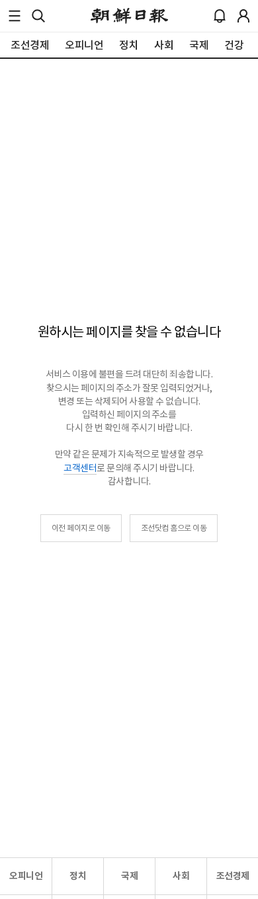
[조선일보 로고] (129, 16)
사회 (181, 876)
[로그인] (243, 16)
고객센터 (80, 468)
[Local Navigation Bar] (14, 16)
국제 (129, 876)
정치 (77, 876)
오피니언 (25, 876)
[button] (14, 16)
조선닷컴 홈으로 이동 (174, 528)
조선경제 (232, 876)
